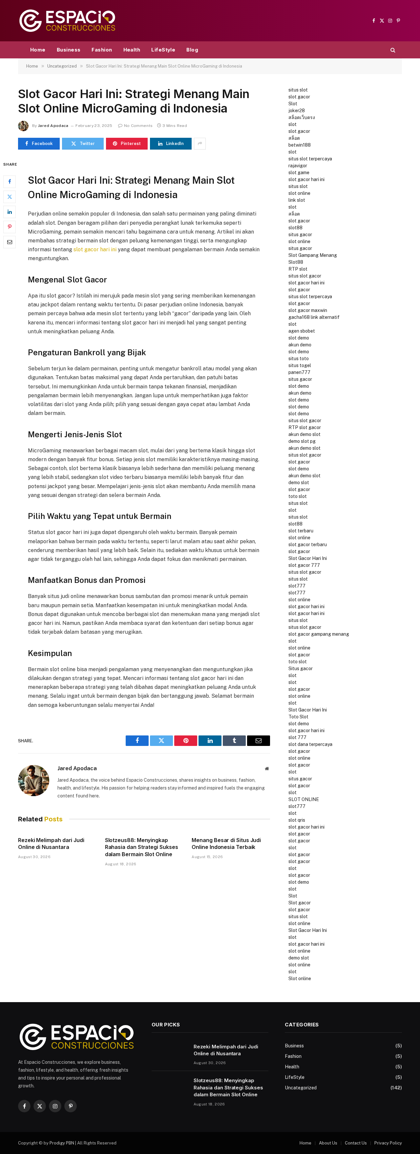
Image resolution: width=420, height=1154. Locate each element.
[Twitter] (9, 196)
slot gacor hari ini (95, 249)
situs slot (298, 90)
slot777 (296, 585)
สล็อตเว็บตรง (301, 117)
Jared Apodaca (53, 125)
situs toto (298, 358)
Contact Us (356, 1143)
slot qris (296, 820)
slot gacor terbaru (307, 544)
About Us (328, 1143)
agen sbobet (301, 331)
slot (292, 124)
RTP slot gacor (304, 427)
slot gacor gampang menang (318, 634)
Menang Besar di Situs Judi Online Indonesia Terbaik (226, 844)
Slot (292, 103)
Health (131, 50)
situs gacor (300, 234)
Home (38, 50)
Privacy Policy (388, 1143)
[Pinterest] (9, 226)
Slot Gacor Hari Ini (307, 558)
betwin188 (299, 145)
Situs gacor (300, 668)
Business (69, 50)
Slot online (299, 978)
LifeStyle (163, 50)
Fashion (102, 50)
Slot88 (295, 262)
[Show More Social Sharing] (200, 144)
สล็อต (294, 138)
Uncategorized (301, 1087)
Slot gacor (299, 902)
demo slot (298, 482)
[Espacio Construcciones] (67, 20)
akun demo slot (304, 434)
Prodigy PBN (62, 1143)
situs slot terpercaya (310, 158)
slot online (299, 193)
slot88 (295, 227)
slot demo (298, 337)
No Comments (138, 125)
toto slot (297, 496)
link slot (296, 200)
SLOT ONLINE (303, 799)
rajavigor (297, 165)
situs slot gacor (304, 275)
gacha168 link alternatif (314, 317)
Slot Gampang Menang (312, 255)
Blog (192, 50)
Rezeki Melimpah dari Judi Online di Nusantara (51, 844)
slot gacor (299, 96)
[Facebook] (9, 181)
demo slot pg (302, 441)
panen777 (299, 372)
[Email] (9, 242)
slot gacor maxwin (307, 310)
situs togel (299, 365)
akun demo (299, 344)
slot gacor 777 (304, 565)
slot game (298, 172)
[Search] (392, 50)
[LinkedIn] (9, 211)
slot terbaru (300, 530)
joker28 (296, 110)
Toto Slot (298, 716)
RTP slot (297, 269)
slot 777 (297, 737)
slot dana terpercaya (310, 744)
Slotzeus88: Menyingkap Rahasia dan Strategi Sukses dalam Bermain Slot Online (141, 847)
